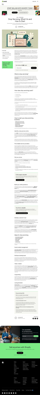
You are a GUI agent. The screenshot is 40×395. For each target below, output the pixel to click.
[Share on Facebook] (33, 318)
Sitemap (23, 390)
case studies (24, 287)
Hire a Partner (25, 366)
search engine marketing (21, 196)
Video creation (17, 239)
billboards (35, 186)
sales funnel (33, 285)
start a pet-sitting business (31, 134)
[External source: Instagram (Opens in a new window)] (9, 393)
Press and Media (16, 368)
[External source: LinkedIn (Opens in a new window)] (13, 393)
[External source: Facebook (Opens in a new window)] (2, 393)
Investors (15, 366)
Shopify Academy (25, 368)
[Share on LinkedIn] (37, 318)
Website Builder (34, 381)
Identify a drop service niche (19, 121)
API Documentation (34, 365)
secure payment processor (32, 190)
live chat (30, 223)
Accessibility (24, 382)
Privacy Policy (35, 339)
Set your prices (17, 124)
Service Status (16, 373)
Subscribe (36, 336)
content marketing (30, 266)
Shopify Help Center (26, 365)
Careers (15, 365)
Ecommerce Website (35, 382)
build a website (35, 113)
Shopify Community (26, 369)
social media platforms (17, 250)
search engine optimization (31, 196)
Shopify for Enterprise (17, 382)
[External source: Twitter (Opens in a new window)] (4, 393)
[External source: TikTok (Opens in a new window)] (11, 393)
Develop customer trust (18, 126)
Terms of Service (12, 390)
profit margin (26, 160)
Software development (18, 238)
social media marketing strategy (29, 197)
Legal (15, 372)
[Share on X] (35, 318)
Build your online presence (19, 125)
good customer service (24, 221)
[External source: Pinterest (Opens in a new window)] (15, 393)
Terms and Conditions (28, 339)
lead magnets (36, 286)
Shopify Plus (16, 381)
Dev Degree (33, 366)
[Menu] (38, 1)
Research (24, 384)
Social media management (19, 237)
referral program (33, 229)
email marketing (27, 286)
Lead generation (16, 284)
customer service (30, 79)
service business (22, 55)
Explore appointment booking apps (22, 213)
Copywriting (17, 240)
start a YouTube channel (20, 202)
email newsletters (32, 278)
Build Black (24, 381)
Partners (15, 369)
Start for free (34, 1)
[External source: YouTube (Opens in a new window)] (7, 393)
